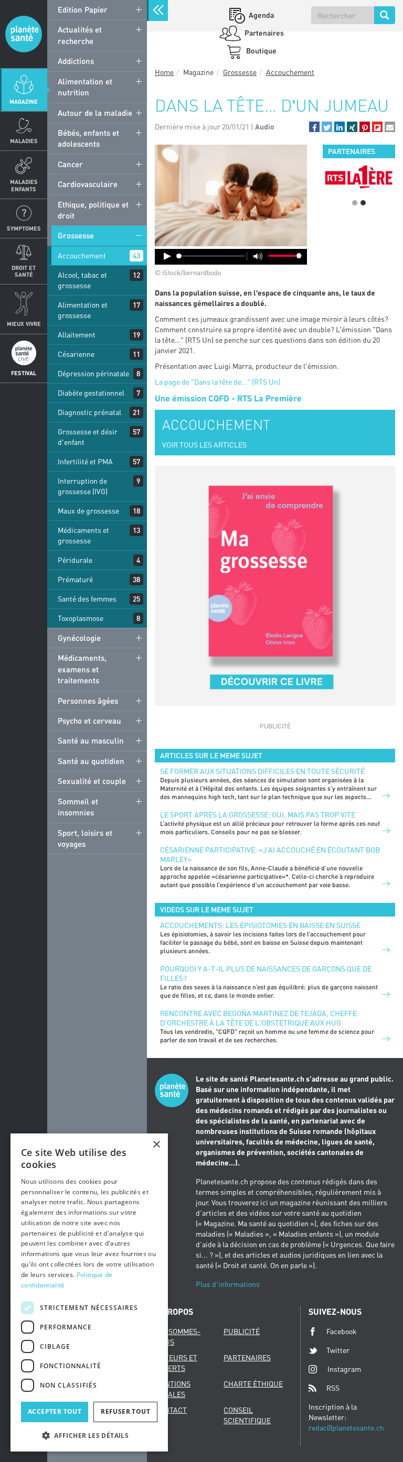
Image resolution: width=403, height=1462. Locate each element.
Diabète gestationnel (91, 392)
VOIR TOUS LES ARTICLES (204, 444)
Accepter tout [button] (54, 1411)
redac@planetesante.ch (346, 1427)
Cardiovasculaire (88, 184)
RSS (333, 1387)
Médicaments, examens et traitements (82, 669)
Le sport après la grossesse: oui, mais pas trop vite (257, 814)
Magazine (23, 101)
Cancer (70, 164)
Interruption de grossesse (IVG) (83, 486)
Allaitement (77, 334)
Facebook (341, 1331)
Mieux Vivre (24, 323)
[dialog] (89, 1292)
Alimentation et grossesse (83, 310)
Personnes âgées (88, 700)
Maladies (24, 140)
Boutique (261, 50)
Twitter (337, 1350)
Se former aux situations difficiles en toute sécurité (262, 771)
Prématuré (75, 579)
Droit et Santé (24, 271)
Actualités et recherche (80, 35)
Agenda (260, 14)
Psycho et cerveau (89, 720)
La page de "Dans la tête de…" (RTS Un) (217, 381)
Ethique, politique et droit (93, 210)
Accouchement (82, 255)
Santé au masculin (91, 740)
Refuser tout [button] (125, 1411)
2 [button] (363, 202)
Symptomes (24, 228)
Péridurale (75, 559)
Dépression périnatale (93, 373)
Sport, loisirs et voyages (85, 838)
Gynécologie (79, 637)
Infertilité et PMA (85, 461)
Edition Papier (83, 9)
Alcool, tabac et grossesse (82, 280)
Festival (23, 372)
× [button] (156, 1145)
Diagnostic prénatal (89, 412)
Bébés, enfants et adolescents (88, 138)
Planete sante (23, 34)
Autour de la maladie (95, 112)
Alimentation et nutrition (85, 87)
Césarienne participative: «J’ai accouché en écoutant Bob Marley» (270, 854)
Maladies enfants (24, 185)
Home (164, 72)
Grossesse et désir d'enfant (88, 436)
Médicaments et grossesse (83, 535)
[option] (359, 176)
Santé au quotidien (91, 761)
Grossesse (76, 235)
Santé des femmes (87, 598)
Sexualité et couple (92, 780)
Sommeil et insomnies (78, 807)
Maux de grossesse (88, 510)
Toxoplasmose (80, 618)
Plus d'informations (228, 1284)
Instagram (344, 1369)
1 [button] (354, 202)
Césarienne (76, 354)
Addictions (76, 61)
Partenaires (263, 32)
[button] (314, 127)
